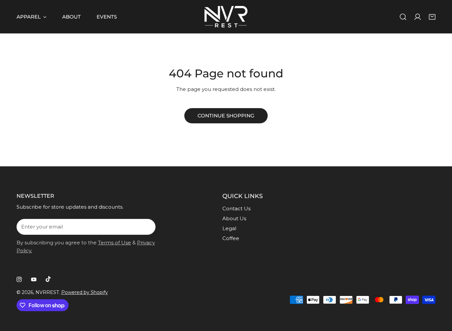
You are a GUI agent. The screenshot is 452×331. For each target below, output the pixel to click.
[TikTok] (48, 279)
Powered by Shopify (84, 292)
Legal (229, 228)
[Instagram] (19, 279)
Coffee (230, 238)
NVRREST (47, 292)
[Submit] (147, 226)
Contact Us (236, 208)
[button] (432, 17)
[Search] (403, 17)
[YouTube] (33, 279)
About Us (234, 218)
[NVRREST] (226, 16)
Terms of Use (114, 242)
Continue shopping (226, 115)
